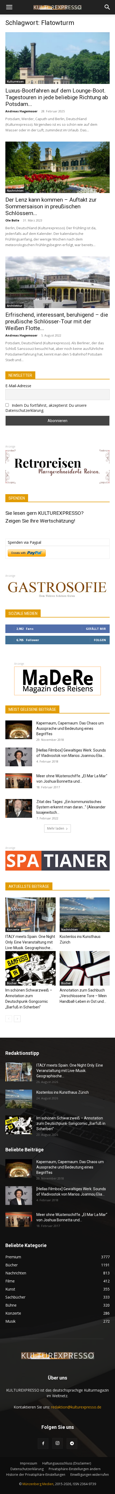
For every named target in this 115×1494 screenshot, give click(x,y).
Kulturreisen (15, 81)
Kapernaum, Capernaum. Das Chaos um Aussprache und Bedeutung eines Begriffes (70, 728)
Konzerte (13, 929)
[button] (9, 7)
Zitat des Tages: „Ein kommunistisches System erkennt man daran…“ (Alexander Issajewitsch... (71, 807)
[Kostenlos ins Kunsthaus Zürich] (85, 914)
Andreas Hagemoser (21, 111)
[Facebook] (43, 1443)
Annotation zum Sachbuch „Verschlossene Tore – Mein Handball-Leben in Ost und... (83, 996)
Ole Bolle (12, 220)
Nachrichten (15, 191)
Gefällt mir (96, 629)
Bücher (12, 983)
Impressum (28, 1463)
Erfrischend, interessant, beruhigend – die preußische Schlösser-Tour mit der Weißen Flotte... (56, 321)
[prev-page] (8, 1018)
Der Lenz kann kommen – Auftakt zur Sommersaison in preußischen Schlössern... (51, 206)
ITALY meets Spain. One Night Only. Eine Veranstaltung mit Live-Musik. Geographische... (30, 942)
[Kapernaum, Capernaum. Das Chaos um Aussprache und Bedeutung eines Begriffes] (18, 729)
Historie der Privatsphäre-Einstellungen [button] (35, 1474)
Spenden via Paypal (24, 542)
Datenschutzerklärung (27, 1469)
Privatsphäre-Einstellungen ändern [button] (75, 1469)
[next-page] (17, 1018)
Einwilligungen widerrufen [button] (89, 1474)
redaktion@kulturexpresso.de (76, 1407)
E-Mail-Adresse (18, 385)
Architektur (14, 306)
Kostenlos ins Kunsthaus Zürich (62, 1092)
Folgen (100, 640)
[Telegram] (72, 1443)
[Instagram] (57, 1443)
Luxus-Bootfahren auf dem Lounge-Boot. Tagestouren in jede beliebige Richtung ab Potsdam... (56, 97)
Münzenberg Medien (37, 1484)
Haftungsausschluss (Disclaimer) (66, 1463)
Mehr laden (55, 828)
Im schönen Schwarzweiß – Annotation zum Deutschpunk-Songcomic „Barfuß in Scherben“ (70, 1123)
